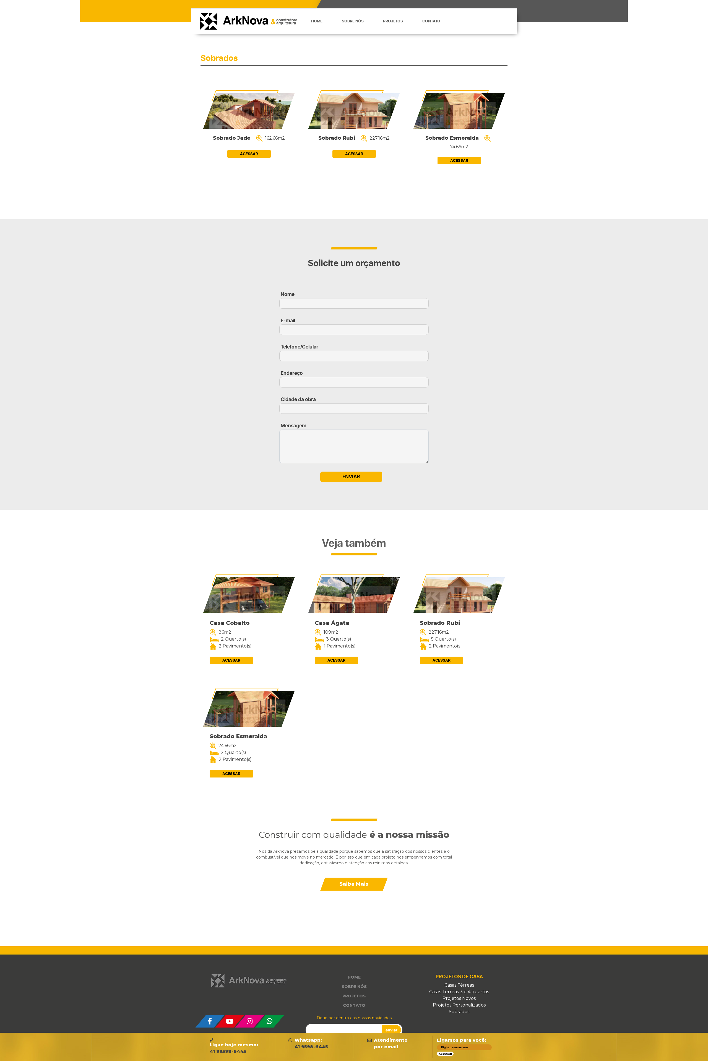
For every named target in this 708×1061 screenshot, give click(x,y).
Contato (431, 21)
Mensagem (293, 426)
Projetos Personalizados (459, 1005)
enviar (391, 1030)
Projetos (393, 21)
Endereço (292, 373)
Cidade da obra (298, 399)
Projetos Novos (459, 998)
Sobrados (459, 1011)
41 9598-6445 (311, 1046)
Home (316, 21)
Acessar (249, 154)
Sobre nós (353, 21)
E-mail (288, 320)
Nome (288, 294)
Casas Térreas (459, 985)
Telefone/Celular (299, 347)
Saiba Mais (354, 884)
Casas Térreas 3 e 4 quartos (459, 991)
